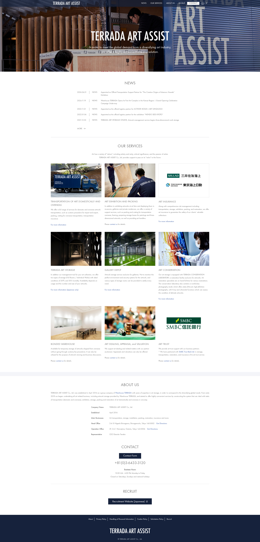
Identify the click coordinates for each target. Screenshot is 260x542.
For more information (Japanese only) (64, 290)
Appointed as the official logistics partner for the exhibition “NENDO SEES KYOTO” (132, 115)
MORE (79, 129)
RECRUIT (182, 3)
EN (202, 3)
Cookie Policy (142, 519)
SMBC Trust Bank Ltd (186, 352)
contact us (113, 224)
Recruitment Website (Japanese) (128, 501)
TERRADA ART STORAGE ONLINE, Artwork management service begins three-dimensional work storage (140, 120)
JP (206, 3)
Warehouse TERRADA (123, 393)
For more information (58, 225)
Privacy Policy (101, 519)
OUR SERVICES (156, 3)
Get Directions (161, 423)
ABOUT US (170, 3)
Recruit (169, 519)
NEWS (143, 3)
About (90, 519)
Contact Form (130, 456)
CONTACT (193, 3)
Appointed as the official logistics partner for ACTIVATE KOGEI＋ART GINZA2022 (131, 109)
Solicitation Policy (157, 519)
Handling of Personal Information (122, 519)
